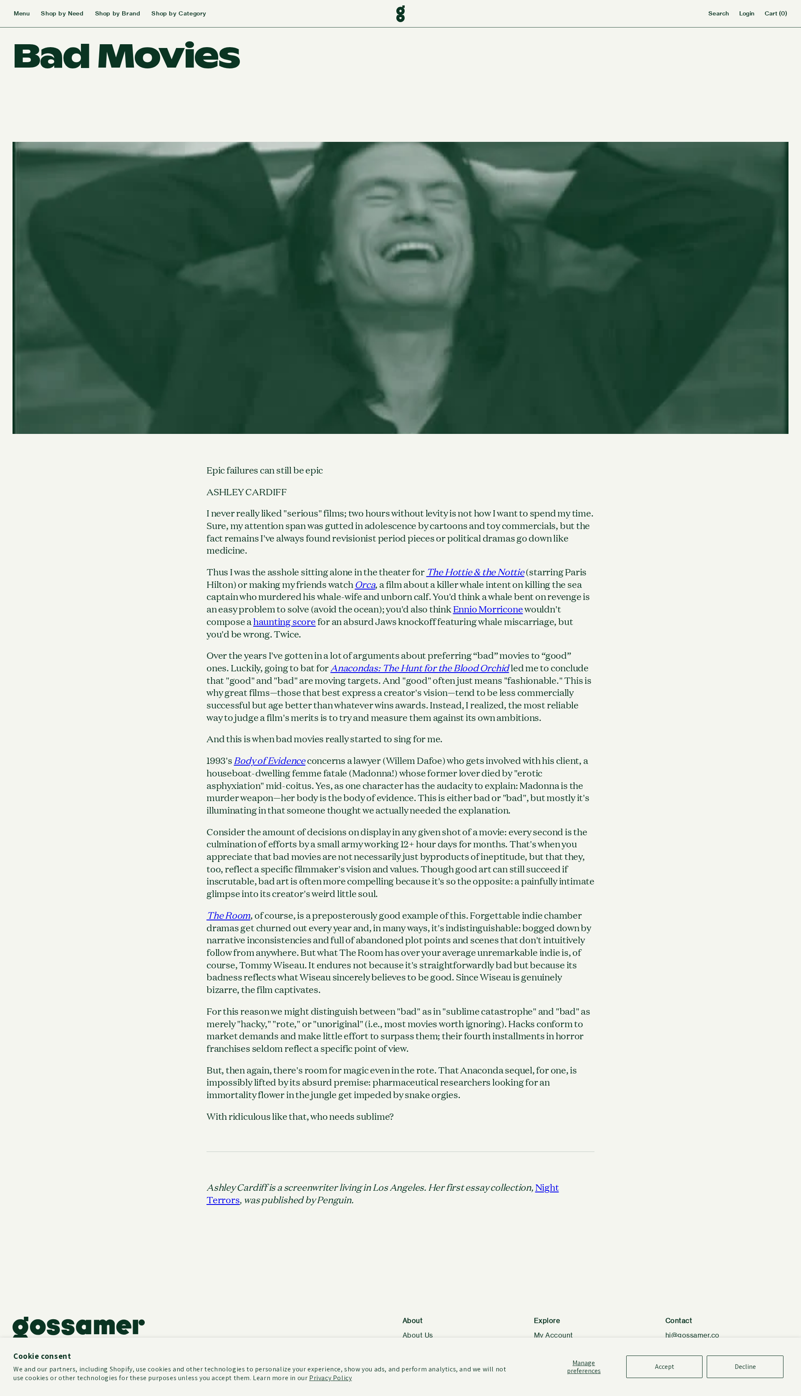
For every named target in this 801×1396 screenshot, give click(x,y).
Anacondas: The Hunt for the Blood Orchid (419, 667)
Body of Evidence (269, 760)
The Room (228, 915)
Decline (745, 1366)
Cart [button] (776, 13)
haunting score (284, 621)
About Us (418, 1335)
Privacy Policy (330, 1377)
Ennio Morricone (488, 608)
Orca (365, 584)
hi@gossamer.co (692, 1335)
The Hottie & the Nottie (475, 571)
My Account (553, 1335)
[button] (27, 13)
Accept (664, 1366)
